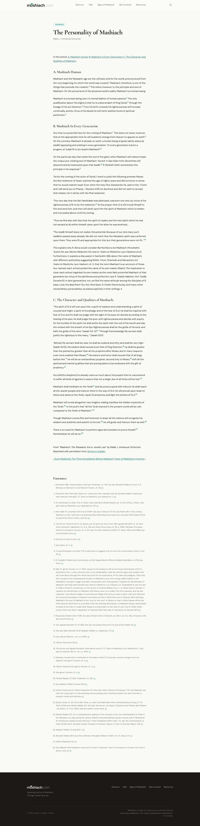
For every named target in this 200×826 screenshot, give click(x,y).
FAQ (91, 5)
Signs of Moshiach (106, 5)
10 (101, 164)
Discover (80, 5)
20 (141, 378)
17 (66, 359)
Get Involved (125, 5)
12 (96, 204)
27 (137, 429)
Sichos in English (96, 451)
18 (130, 359)
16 (87, 354)
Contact (44, 813)
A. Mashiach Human (78, 56)
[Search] (170, 5)
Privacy (51, 813)
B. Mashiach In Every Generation (106, 56)
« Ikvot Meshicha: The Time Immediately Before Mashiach (83, 458)
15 (123, 346)
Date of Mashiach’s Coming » (130, 458)
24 (93, 410)
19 (65, 367)
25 (102, 422)
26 (146, 422)
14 (97, 331)
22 (136, 394)
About (36, 813)
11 (80, 168)
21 (93, 386)
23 (65, 406)
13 (145, 240)
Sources (59, 24)
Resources (141, 5)
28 (82, 433)
